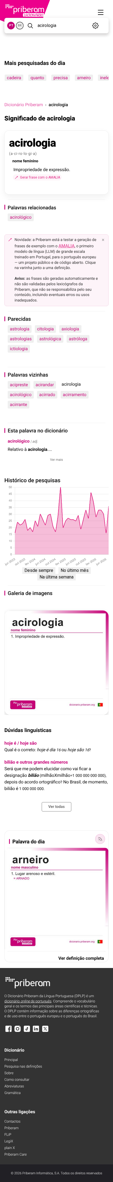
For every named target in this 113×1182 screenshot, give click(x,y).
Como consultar (16, 1080)
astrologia (19, 328)
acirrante (18, 404)
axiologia (70, 328)
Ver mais (56, 460)
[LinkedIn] (36, 1031)
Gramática (12, 1093)
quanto (37, 77)
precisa (60, 77)
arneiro (84, 77)
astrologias (21, 338)
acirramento (74, 394)
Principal (11, 1060)
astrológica (50, 338)
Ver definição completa (81, 958)
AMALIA (66, 245)
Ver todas (56, 807)
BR (20, 25)
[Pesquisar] (30, 26)
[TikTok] (27, 1031)
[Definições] (95, 26)
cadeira (14, 77)
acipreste (19, 384)
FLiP (7, 1135)
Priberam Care (15, 1155)
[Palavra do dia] (100, 839)
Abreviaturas (14, 1086)
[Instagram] (17, 1031)
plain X (9, 1148)
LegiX (8, 1141)
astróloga (78, 338)
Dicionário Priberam (23, 104)
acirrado (47, 394)
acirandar (45, 384)
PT (11, 25)
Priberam (11, 1128)
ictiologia (19, 348)
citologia (45, 328)
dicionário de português (28, 1001)
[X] (45, 1031)
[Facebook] (8, 1031)
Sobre (8, 1073)
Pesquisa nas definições (23, 1067)
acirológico (21, 217)
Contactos (12, 1122)
